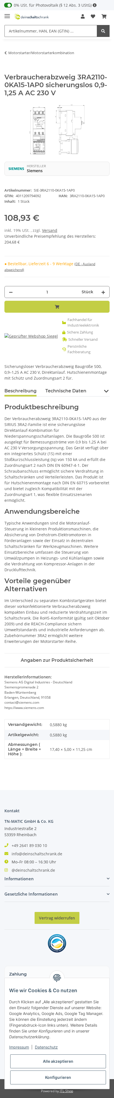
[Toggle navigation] (7, 13)
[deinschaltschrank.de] (31, 16)
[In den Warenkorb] (8, 70)
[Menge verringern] (11, 292)
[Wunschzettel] (93, 16)
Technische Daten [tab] (65, 390)
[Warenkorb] (104, 16)
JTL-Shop (66, 1091)
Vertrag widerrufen (57, 918)
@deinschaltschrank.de (33, 870)
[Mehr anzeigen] (95, 5)
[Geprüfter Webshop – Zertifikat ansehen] (31, 336)
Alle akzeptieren (58, 1061)
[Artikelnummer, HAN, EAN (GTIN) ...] (103, 31)
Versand (49, 230)
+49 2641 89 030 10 (29, 845)
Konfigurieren (58, 1077)
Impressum (19, 1047)
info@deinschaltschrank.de (37, 853)
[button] (83, 16)
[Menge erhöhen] (103, 292)
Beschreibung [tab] (20, 390)
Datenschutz (46, 1047)
